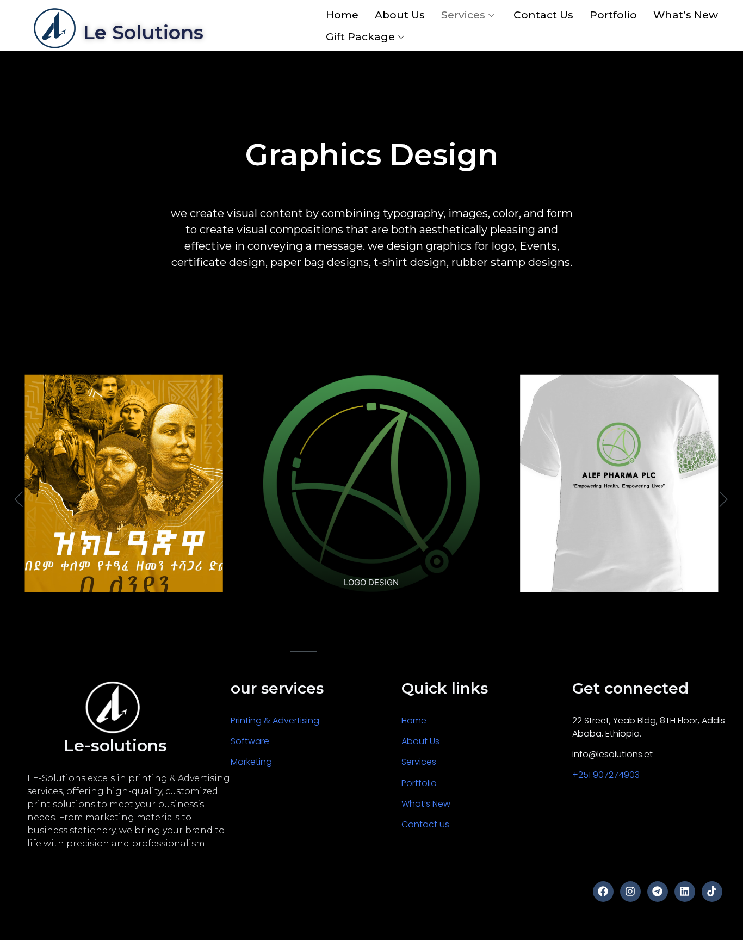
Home (342, 15)
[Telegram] (657, 891)
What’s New (685, 15)
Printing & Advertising (275, 720)
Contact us (426, 824)
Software (250, 741)
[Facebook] (603, 891)
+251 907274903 (606, 775)
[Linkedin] (684, 891)
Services (463, 15)
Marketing (253, 762)
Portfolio (613, 15)
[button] (303, 651)
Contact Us (543, 15)
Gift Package (360, 36)
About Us (400, 15)
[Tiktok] (712, 891)
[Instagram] (630, 891)
